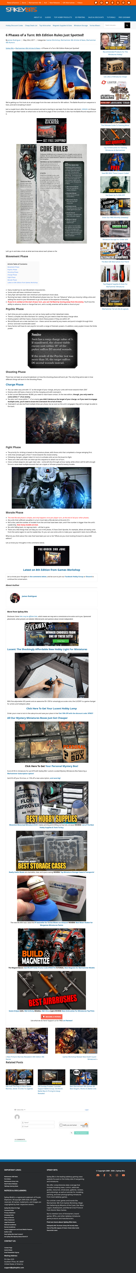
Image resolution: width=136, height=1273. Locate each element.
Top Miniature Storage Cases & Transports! (77, 872)
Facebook (112, 2)
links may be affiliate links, (29, 616)
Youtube (129, 2)
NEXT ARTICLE (92, 1051)
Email (101, 2)
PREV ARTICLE (11, 1051)
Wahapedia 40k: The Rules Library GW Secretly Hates (62, 1225)
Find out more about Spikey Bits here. (62, 1222)
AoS (45, 3)
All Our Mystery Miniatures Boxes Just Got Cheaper (37, 718)
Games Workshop (53, 40)
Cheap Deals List (31, 25)
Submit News (8, 1250)
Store (24, 3)
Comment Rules (9, 1210)
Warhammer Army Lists (11, 1181)
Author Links (8, 1232)
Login (87, 1110)
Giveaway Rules (9, 1215)
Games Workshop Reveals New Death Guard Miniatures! (79, 1058)
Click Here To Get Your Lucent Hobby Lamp (51, 708)
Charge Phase (14, 384)
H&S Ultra (45, 1011)
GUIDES (48, 17)
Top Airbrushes (45, 25)
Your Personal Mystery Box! (61, 766)
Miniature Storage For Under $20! (115, 239)
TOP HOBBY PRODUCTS (63, 17)
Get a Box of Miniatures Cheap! (115, 77)
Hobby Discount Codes (14, 25)
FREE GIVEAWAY (124, 17)
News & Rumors (13, 3)
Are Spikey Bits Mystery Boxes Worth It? (16, 1236)
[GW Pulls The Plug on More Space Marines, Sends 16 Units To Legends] (19, 1070)
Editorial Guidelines (10, 1225)
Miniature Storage (81, 25)
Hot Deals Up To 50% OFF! (115, 195)
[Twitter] (110, 1175)
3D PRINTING (80, 17)
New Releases (55, 3)
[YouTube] (123, 1175)
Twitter (118, 2)
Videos (79, 3)
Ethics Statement (9, 1220)
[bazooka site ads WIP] (52, 119)
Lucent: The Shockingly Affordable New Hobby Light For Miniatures (47, 649)
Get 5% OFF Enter (31, 968)
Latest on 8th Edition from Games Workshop (51, 570)
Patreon (96, 2)
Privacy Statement (9, 1213)
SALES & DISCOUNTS (96, 17)
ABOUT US (38, 17)
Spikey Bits (10, 48)
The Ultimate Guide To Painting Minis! (115, 125)
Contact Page (8, 1248)
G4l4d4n (85, 109)
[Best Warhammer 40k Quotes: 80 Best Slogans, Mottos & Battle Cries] (83, 1070)
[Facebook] (104, 1175)
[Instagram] (117, 1175)
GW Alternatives (69, 3)
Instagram (123, 2)
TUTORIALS (111, 17)
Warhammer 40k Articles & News (73, 40)
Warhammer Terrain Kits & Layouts (115, 309)
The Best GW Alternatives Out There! (115, 262)
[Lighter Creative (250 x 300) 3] (115, 81)
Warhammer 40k (35, 3)
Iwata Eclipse (14, 1011)
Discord (107, 2)
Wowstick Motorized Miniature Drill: (23, 825)
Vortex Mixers (95, 25)
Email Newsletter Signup (11, 1252)
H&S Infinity (29, 1011)
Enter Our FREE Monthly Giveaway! (115, 217)
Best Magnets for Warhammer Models (80, 968)
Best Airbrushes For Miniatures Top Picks (78, 1011)
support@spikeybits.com (14, 1268)
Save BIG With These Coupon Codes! (115, 173)
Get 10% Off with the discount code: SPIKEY (76, 713)
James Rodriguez (14, 40)
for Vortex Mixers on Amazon (56, 922)
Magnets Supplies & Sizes (62, 25)
